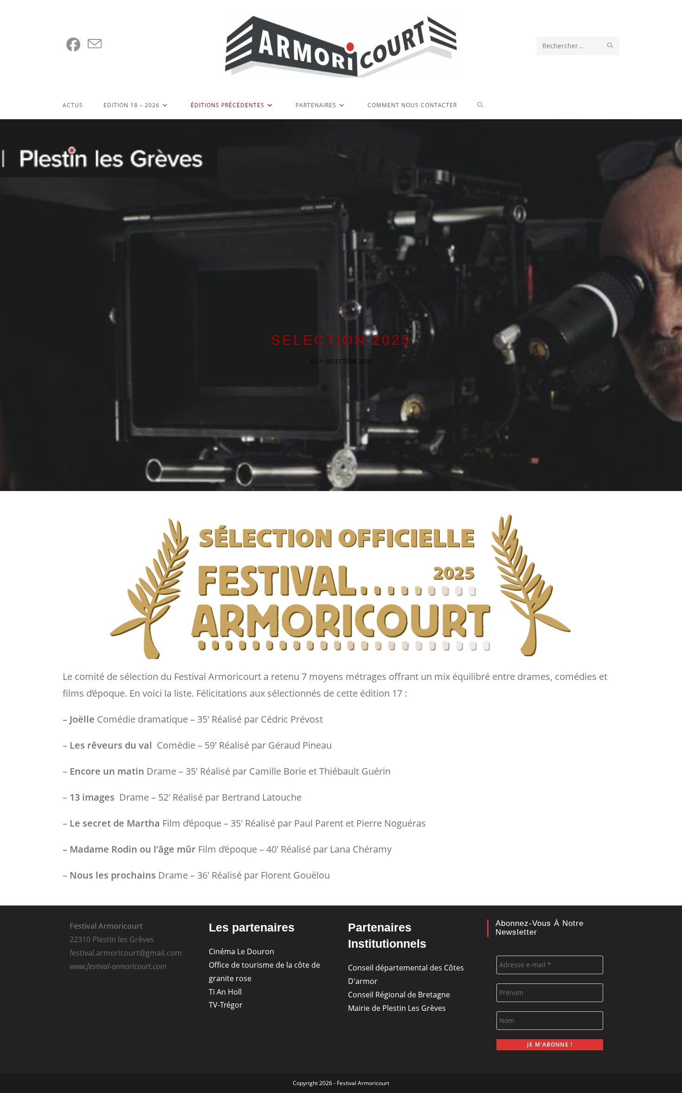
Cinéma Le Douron (241, 951)
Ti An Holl (225, 992)
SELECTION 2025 (348, 361)
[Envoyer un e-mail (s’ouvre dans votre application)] (94, 44)
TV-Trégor (226, 1005)
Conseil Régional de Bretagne (399, 995)
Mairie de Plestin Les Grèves (397, 1008)
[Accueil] (314, 361)
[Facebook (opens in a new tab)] (73, 45)
